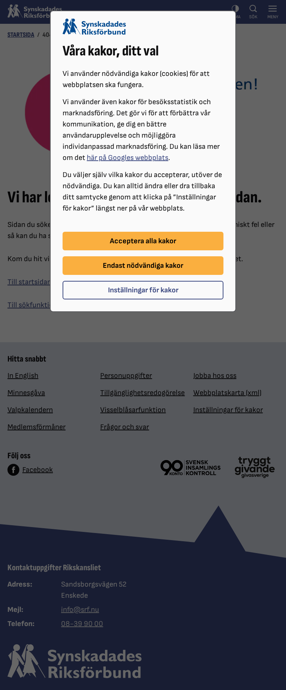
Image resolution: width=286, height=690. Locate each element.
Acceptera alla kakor (143, 241)
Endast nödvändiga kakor (143, 265)
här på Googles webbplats (127, 157)
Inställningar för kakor (143, 290)
